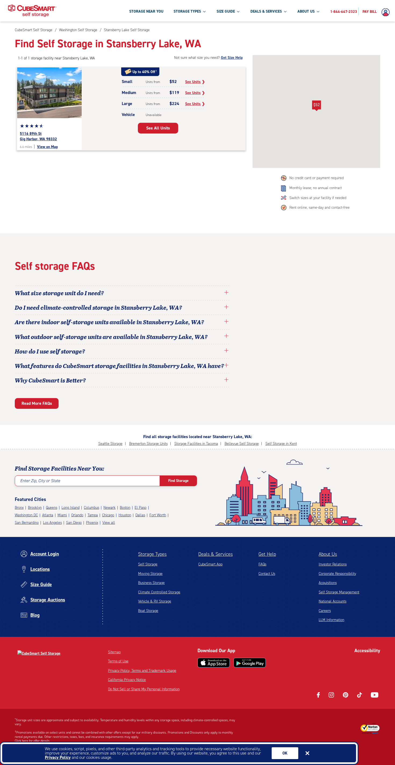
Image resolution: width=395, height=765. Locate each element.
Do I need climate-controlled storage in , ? (98, 307)
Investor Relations (333, 564)
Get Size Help (232, 57)
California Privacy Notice (127, 679)
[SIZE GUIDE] (238, 11)
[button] (316, 105)
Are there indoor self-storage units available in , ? (109, 321)
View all (108, 522)
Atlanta (47, 515)
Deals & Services (215, 554)
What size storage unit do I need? (59, 292)
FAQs (262, 564)
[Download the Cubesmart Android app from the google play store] (250, 662)
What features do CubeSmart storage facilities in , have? (119, 365)
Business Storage (151, 582)
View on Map (47, 146)
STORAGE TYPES (187, 11)
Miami (62, 515)
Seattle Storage (110, 443)
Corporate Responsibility (337, 573)
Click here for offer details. (33, 741)
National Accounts (332, 601)
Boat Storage (148, 610)
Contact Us (266, 573)
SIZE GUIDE (226, 11)
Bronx (19, 507)
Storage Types (152, 554)
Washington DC (26, 515)
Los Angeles (52, 522)
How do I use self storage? (50, 351)
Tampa (93, 515)
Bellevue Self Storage (242, 443)
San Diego (74, 522)
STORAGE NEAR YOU (146, 11)
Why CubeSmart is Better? (50, 380)
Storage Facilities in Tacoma (196, 443)
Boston (125, 507)
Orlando (77, 515)
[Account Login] (387, 12)
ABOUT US (306, 11)
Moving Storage (150, 573)
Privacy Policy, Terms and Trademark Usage (142, 670)
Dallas (140, 515)
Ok (285, 753)
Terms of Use (118, 661)
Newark (109, 507)
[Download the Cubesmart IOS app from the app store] (214, 662)
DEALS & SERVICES (266, 11)
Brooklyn (35, 507)
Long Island (71, 507)
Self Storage (147, 564)
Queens (51, 507)
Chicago (108, 515)
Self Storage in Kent (281, 443)
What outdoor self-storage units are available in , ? (111, 336)
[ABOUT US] (318, 11)
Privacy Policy (58, 757)
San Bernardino (27, 522)
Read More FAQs (36, 403)
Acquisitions (328, 582)
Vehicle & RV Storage (154, 601)
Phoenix (92, 522)
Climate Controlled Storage (159, 592)
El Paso (140, 507)
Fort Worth (157, 515)
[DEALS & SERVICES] (285, 11)
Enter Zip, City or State (40, 480)
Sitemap (114, 652)
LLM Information (331, 619)
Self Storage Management (339, 592)
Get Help (267, 554)
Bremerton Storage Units (148, 443)
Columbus (91, 507)
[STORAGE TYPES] (204, 11)
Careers (325, 610)
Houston (125, 515)
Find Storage (178, 480)
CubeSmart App (210, 564)
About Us (328, 554)
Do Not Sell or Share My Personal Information (143, 689)
